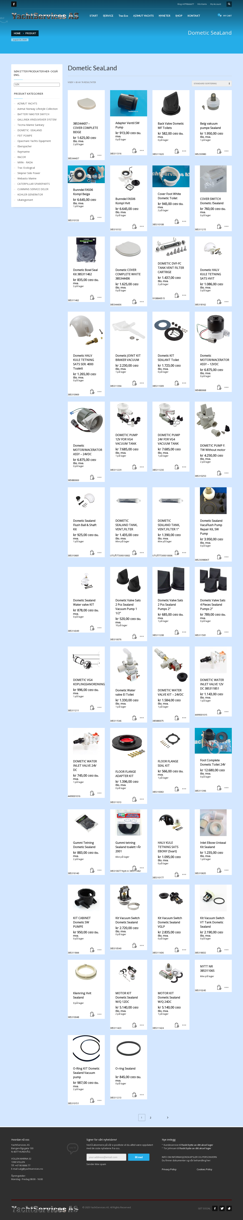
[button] (92, 155)
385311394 (125, 371)
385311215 (210, 214)
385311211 (86, 695)
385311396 (210, 775)
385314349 (83, 615)
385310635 (210, 858)
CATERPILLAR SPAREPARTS (33, 183)
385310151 (83, 1085)
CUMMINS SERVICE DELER (32, 189)
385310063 (167, 776)
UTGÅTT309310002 (124, 538)
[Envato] (229, 1208)
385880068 (212, 373)
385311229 (124, 452)
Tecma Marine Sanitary (30, 125)
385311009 (166, 371)
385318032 (209, 935)
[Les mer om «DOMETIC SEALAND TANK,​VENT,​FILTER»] (134, 552)
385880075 (168, 705)
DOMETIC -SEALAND (29, 130)
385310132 (124, 214)
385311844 (83, 935)
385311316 (125, 138)
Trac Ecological (26, 167)
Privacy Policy (169, 1169)
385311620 (168, 139)
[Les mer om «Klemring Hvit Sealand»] (92, 1014)
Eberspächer (24, 146)
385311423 (124, 1010)
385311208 (167, 617)
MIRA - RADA (25, 162)
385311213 (125, 1082)
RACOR (21, 157)
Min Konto (202, 4)
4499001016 (83, 778)
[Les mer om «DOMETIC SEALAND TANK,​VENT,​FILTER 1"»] (177, 552)
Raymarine (23, 151)
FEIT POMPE (24, 135)
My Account (215, 4)
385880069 (85, 463)
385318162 (209, 287)
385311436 (167, 935)
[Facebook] (14, 4)
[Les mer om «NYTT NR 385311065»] (219, 987)
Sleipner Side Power (28, 173)
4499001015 (209, 697)
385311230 (166, 452)
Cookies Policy (204, 1169)
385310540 (125, 933)
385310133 (82, 205)
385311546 (124, 705)
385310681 (83, 538)
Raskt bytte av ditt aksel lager (197, 1144)
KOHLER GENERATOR (30, 194)
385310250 (210, 461)
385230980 (209, 139)
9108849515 (168, 280)
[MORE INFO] (99, 155)
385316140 (83, 858)
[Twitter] (222, 1208)
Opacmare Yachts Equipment (34, 141)
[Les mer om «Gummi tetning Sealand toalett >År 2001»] (134, 868)
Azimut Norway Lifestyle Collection (37, 108)
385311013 (124, 787)
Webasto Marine (26, 178)
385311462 (83, 285)
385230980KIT (209, 540)
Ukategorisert (25, 200)
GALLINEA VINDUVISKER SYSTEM (36, 119)
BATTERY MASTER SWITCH (33, 114)
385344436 (125, 287)
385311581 (210, 617)
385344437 (83, 141)
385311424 (166, 1010)
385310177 (166, 860)
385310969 (82, 375)
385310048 (79, 1005)
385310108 (167, 209)
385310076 (125, 619)
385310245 (205, 978)
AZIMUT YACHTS (27, 103)
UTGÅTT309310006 (166, 538)
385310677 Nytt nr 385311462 (125, 856)
